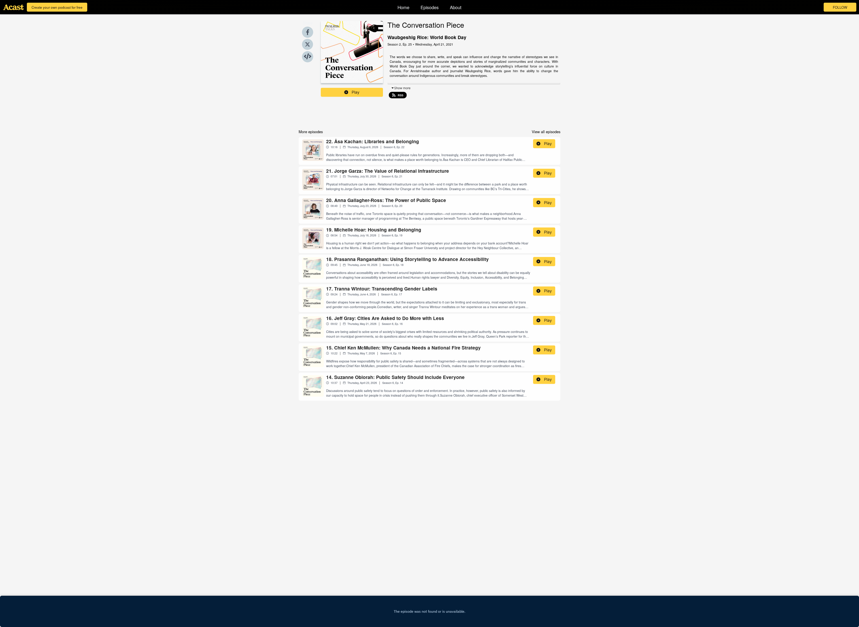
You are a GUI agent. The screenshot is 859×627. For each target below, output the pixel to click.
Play (355, 92)
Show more (402, 88)
